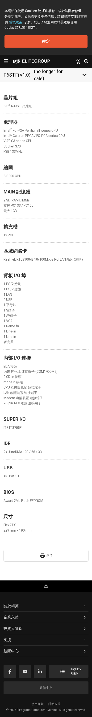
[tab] (46, 606)
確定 (46, 41)
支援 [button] (7, 640)
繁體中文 (46, 688)
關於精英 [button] (11, 606)
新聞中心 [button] (11, 651)
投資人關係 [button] (13, 628)
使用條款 (37, 704)
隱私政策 (15, 22)
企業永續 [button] (11, 617)
